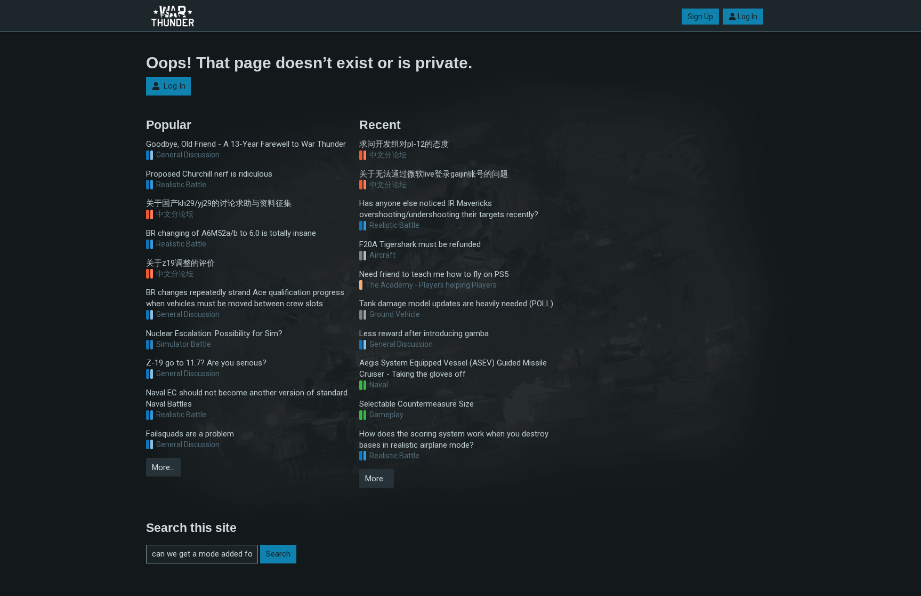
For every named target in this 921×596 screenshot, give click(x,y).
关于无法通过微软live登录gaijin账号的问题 (433, 174)
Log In (747, 16)
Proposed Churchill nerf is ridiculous (209, 174)
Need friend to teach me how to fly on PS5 (433, 274)
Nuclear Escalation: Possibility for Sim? (214, 333)
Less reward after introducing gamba (424, 333)
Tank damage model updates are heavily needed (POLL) (456, 303)
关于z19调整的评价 (180, 263)
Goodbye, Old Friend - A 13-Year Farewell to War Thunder (246, 144)
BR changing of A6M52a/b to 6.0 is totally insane (231, 233)
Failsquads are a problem (190, 434)
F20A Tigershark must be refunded (420, 244)
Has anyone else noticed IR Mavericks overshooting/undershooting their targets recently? (448, 208)
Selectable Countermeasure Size (416, 404)
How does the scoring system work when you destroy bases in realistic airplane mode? (453, 439)
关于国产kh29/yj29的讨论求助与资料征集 (219, 203)
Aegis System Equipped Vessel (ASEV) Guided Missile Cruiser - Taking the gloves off (453, 368)
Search (278, 554)
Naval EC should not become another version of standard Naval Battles (247, 398)
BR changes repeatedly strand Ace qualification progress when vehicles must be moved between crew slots (245, 298)
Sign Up (700, 16)
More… (163, 467)
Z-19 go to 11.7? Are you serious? (206, 363)
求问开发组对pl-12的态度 (404, 144)
